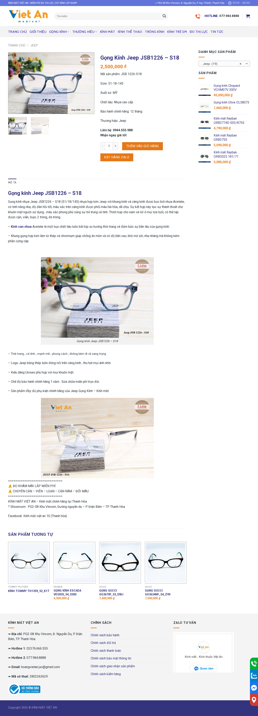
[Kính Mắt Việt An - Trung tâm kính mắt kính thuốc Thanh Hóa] (28, 16)
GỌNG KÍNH (58, 32)
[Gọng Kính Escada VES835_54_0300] (74, 562)
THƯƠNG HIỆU (83, 32)
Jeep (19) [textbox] (222, 64)
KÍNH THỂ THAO (130, 32)
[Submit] (164, 16)
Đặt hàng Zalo (116, 157)
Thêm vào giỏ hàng (142, 146)
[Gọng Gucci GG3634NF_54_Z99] (165, 562)
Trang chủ (17, 32)
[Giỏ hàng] (248, 16)
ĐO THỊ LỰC (199, 32)
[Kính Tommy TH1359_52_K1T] (29, 562)
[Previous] (15, 83)
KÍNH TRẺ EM (177, 32)
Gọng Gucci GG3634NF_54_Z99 (157, 592)
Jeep (34, 45)
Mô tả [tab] (12, 182)
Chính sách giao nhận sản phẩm (113, 666)
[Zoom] (13, 109)
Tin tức (217, 32)
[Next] (87, 83)
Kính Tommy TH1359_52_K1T (28, 591)
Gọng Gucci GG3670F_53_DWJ (111, 592)
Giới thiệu (38, 32)
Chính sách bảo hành (105, 635)
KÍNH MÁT (107, 32)
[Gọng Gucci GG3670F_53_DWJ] (120, 562)
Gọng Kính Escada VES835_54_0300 (67, 592)
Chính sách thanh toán (106, 651)
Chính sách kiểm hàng (106, 674)
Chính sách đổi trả (103, 643)
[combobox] (224, 63)
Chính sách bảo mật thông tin (111, 658)
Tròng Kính (154, 32)
